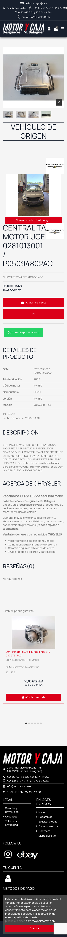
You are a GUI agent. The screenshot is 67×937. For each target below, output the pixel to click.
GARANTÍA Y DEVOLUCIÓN (35, 17)
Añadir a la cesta (36, 302)
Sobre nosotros (48, 826)
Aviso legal (11, 816)
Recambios (45, 817)
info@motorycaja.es (35, 3)
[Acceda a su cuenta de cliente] (8, 880)
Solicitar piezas (48, 821)
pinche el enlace (15, 921)
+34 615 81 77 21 (42, 7)
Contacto (44, 831)
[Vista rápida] (60, 628)
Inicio (42, 812)
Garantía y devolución (12, 810)
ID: (4, 414)
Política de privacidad (11, 823)
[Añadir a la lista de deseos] (33, 314)
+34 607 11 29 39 (40, 777)
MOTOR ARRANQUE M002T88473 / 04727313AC (28, 653)
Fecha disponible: (14, 418)
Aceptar (35, 928)
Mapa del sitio (47, 835)
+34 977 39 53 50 (16, 7)
